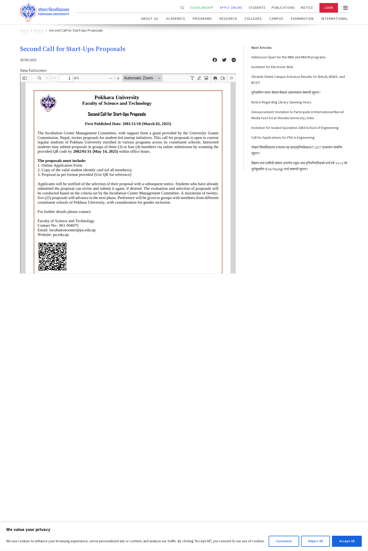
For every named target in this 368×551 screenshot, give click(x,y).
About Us (149, 18)
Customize (284, 541)
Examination (302, 18)
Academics (175, 18)
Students (257, 8)
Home (24, 30)
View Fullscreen (33, 70)
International (334, 18)
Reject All (315, 541)
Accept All (346, 541)
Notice (307, 8)
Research (228, 18)
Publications (283, 8)
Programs (202, 18)
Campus (276, 18)
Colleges (253, 18)
